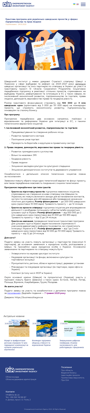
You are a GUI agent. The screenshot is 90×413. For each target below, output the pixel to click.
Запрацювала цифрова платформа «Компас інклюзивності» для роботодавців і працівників (72, 343)
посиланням (14, 177)
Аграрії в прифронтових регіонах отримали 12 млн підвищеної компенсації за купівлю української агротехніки (16, 345)
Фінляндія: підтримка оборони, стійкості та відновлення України (41, 342)
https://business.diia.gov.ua (29, 297)
